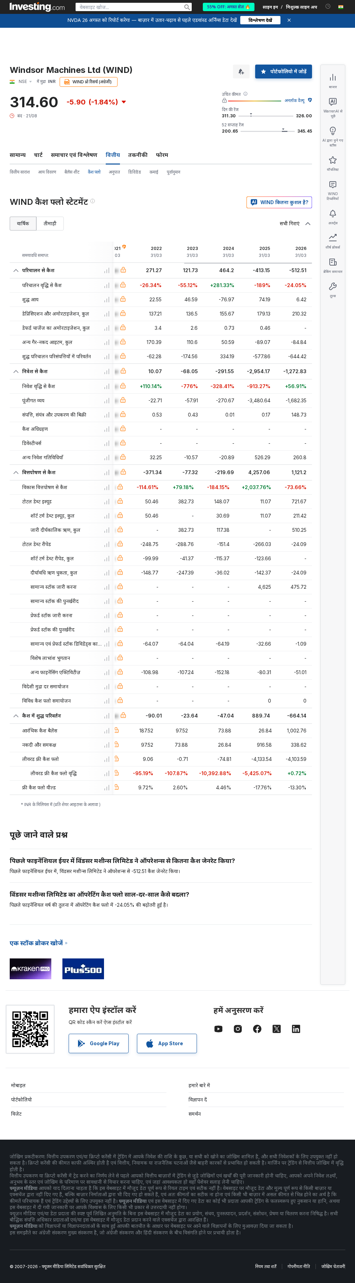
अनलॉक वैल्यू (294, 100)
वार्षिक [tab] (23, 223)
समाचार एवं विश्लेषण (74, 154)
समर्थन (195, 1114)
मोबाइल (18, 1085)
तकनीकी (138, 154)
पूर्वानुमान (173, 172)
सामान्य (18, 154)
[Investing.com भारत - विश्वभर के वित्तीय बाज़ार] (37, 7)
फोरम (162, 154)
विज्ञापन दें (198, 1099)
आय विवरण (47, 172)
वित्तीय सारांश (20, 172)
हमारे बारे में (199, 1085)
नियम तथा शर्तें (265, 1266)
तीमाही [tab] (50, 223)
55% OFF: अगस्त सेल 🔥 (228, 7)
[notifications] (328, 6)
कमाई (153, 172)
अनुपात (114, 172)
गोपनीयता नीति (299, 1266)
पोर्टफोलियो (21, 1099)
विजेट (16, 1114)
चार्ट (38, 154)
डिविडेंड (134, 172)
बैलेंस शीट (71, 172)
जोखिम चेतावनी (333, 1266)
